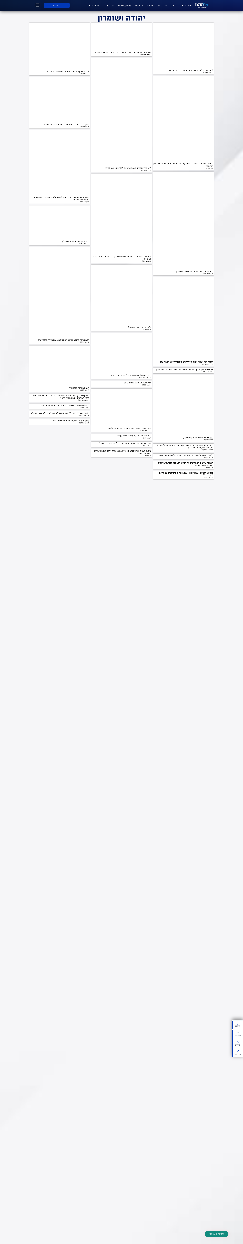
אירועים (139, 5)
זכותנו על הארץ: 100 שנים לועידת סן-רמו (134, 435)
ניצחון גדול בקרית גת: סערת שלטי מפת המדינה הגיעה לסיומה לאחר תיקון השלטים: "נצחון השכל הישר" (61, 397)
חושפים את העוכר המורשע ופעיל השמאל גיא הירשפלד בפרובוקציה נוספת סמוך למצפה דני (60, 198)
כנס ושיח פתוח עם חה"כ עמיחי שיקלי (197, 437)
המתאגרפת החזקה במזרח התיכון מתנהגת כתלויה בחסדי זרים (63, 340)
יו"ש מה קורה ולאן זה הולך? (139, 327)
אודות (188, 5)
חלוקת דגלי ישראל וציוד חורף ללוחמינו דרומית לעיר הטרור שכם (186, 361)
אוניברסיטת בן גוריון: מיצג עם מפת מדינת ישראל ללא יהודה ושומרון (184, 369)
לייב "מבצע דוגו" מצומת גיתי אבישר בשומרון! (194, 271)
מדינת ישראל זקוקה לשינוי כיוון (137, 382)
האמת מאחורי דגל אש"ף (79, 388)
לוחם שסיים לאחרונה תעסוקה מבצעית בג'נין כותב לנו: (190, 70)
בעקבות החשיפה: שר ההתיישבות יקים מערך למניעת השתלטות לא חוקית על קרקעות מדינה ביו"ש (185, 446)
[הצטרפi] (238, 1033)
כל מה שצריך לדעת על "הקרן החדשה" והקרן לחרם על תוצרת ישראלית (60, 413)
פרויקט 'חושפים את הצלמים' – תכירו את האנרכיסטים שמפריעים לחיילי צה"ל (186, 474)
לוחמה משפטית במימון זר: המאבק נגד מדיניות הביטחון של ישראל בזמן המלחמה (183, 164)
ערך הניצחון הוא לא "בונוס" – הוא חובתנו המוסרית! (68, 71)
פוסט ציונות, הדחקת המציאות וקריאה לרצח (71, 420)
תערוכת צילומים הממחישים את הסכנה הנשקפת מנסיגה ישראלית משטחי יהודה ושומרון (185, 464)
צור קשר (110, 5)
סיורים (151, 5)
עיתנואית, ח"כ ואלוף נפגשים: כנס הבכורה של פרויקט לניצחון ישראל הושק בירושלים (122, 452)
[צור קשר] (238, 1051)
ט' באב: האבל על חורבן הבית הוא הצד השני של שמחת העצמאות (186, 455)
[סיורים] (238, 1042)
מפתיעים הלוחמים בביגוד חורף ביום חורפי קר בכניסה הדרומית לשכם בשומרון (122, 258)
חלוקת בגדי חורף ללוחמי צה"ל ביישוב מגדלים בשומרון (66, 124)
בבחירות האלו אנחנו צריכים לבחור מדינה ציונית (131, 375)
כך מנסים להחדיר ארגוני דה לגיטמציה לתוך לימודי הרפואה (64, 405)
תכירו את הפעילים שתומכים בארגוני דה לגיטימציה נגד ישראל (125, 443)
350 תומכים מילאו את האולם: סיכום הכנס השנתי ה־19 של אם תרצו (123, 52)
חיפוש (237, 1026)
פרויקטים (126, 5)
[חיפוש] (238, 1024)
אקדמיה (162, 5)
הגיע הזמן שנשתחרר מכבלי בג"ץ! (75, 241)
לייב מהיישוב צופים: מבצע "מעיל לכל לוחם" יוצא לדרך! (128, 168)
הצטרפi (238, 1035)
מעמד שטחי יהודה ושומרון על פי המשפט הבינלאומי (129, 428)
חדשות (174, 5)
